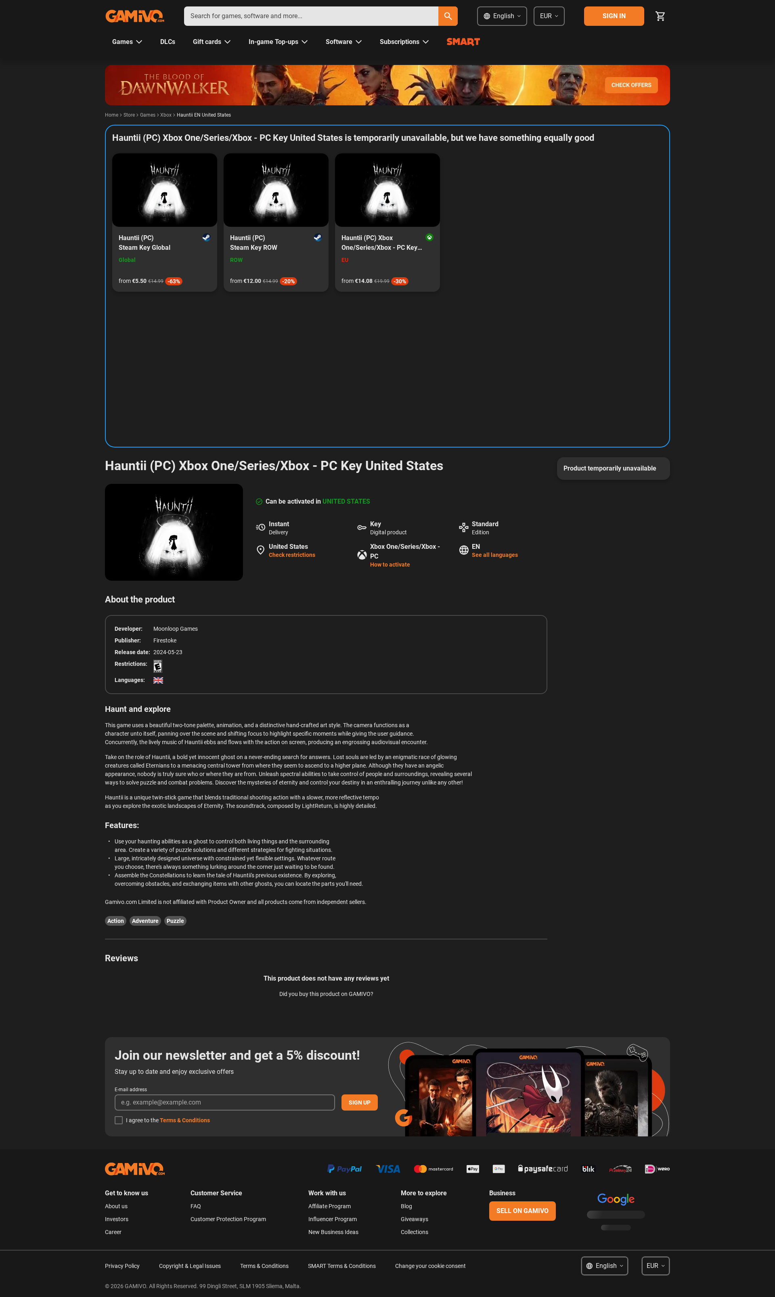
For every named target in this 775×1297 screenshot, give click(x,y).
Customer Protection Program (228, 1219)
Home (111, 115)
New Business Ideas (333, 1232)
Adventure (145, 921)
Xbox (166, 115)
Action (115, 921)
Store (129, 115)
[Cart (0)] (660, 16)
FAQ (196, 1206)
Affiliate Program (329, 1206)
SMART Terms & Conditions (342, 1266)
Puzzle (175, 921)
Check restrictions (292, 555)
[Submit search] (448, 16)
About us (116, 1206)
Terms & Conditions (185, 1120)
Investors (116, 1219)
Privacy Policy (122, 1266)
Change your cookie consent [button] (430, 1266)
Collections (414, 1232)
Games (147, 115)
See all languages (495, 555)
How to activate (390, 564)
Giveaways (414, 1219)
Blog (406, 1206)
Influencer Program (332, 1219)
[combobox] (311, 16)
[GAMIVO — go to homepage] (135, 16)
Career (113, 1232)
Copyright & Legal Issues (190, 1266)
